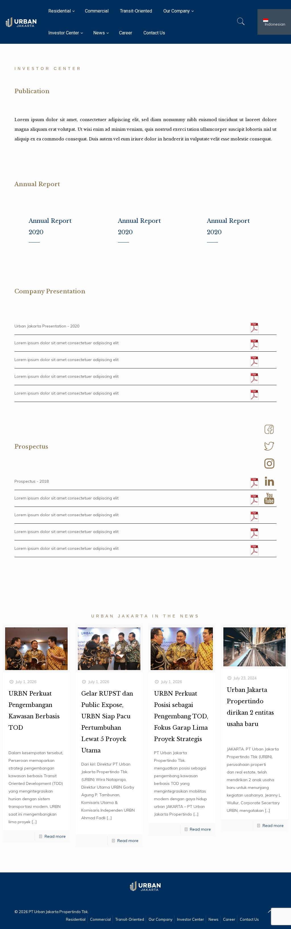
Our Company (160, 919)
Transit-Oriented (129, 919)
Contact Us (249, 919)
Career (229, 919)
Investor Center (190, 919)
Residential (76, 919)
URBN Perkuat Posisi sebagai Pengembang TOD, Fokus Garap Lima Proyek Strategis (181, 716)
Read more (55, 836)
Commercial (100, 919)
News (214, 919)
